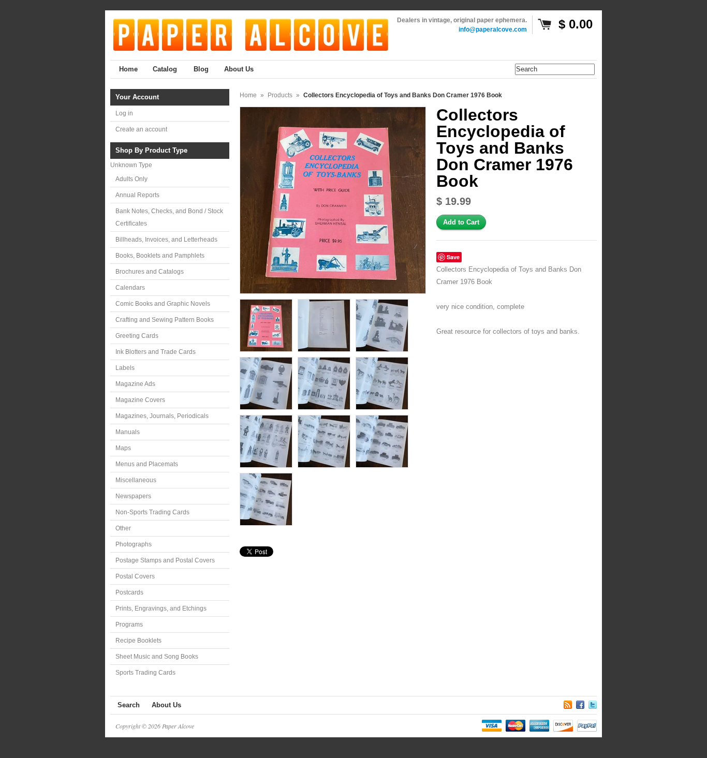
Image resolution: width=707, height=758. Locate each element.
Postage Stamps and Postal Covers (165, 560)
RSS (568, 703)
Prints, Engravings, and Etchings (161, 608)
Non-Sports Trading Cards (152, 512)
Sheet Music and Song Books (156, 656)
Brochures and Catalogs (149, 271)
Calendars (130, 287)
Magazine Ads (135, 384)
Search (128, 705)
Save (453, 257)
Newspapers (133, 496)
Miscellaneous (135, 480)
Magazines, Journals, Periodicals (162, 416)
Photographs (133, 544)
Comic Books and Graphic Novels (162, 303)
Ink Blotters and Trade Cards (155, 351)
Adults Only (131, 179)
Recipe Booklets (138, 640)
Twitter (592, 703)
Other (123, 528)
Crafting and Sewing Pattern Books (164, 319)
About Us (166, 705)
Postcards (129, 592)
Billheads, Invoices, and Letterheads (166, 239)
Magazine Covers (140, 400)
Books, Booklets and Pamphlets (159, 255)
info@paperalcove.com (493, 29)
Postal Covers (135, 576)
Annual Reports (137, 195)
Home (248, 95)
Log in (124, 113)
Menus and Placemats (146, 464)
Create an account (141, 129)
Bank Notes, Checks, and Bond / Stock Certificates (169, 217)
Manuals (127, 432)
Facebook (580, 703)
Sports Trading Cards (145, 672)
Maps (123, 448)
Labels (125, 367)
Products (280, 95)
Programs (129, 624)
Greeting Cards (136, 335)
